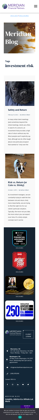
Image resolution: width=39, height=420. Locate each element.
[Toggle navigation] (36, 6)
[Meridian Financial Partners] (13, 334)
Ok (20, 417)
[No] (37, 414)
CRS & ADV (14, 16)
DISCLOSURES (24, 16)
